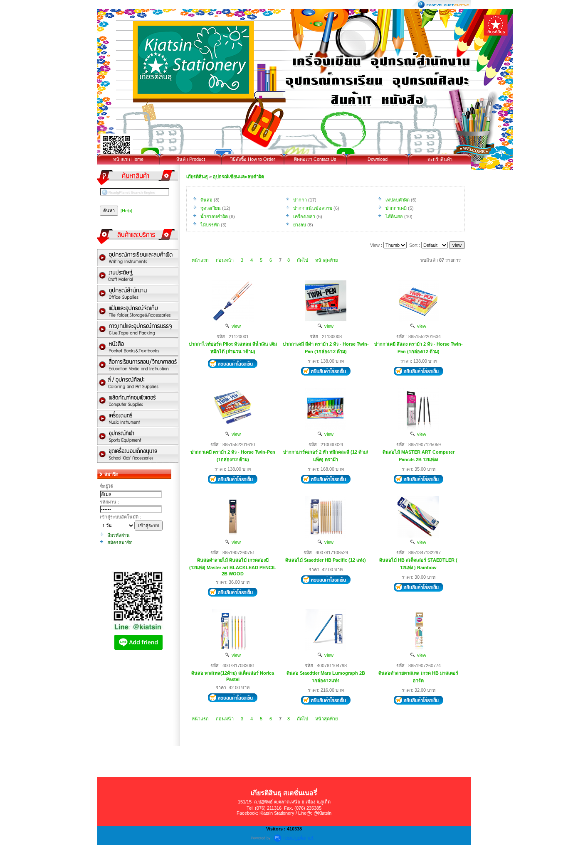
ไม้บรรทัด (210, 224)
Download (378, 159)
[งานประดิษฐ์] (138, 276)
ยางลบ (299, 224)
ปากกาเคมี (396, 208)
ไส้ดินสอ (394, 216)
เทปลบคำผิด (397, 199)
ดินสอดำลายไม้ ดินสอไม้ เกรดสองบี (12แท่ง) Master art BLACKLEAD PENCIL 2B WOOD (232, 567)
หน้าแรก (200, 260)
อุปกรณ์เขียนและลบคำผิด (238, 176)
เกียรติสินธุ (197, 176)
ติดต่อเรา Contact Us (315, 159)
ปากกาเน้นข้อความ (312, 208)
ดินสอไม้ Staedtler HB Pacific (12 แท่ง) (325, 560)
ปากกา (300, 199)
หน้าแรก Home (128, 159)
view (235, 326)
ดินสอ (206, 199)
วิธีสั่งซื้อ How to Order (252, 159)
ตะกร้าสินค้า (439, 159)
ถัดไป (302, 260)
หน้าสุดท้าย (326, 260)
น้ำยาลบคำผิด (214, 216)
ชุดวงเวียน (210, 208)
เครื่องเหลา (304, 216)
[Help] (126, 210)
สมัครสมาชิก (120, 542)
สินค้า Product (190, 159)
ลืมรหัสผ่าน (118, 535)
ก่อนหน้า (225, 260)
